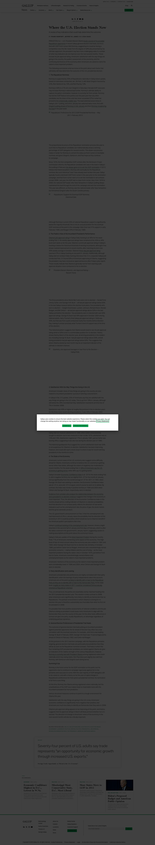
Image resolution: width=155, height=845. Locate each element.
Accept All (66, 425)
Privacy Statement (102, 421)
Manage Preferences (80, 425)
